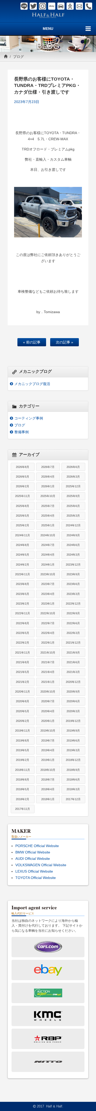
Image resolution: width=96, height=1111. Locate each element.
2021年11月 (22, 652)
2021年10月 (47, 652)
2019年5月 (22, 750)
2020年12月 (73, 681)
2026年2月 (22, 486)
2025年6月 (73, 505)
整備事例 (21, 432)
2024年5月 (22, 554)
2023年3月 (73, 593)
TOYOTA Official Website (35, 878)
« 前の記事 (31, 342)
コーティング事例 (28, 418)
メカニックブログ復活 (32, 384)
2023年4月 (48, 593)
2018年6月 (73, 779)
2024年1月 (48, 564)
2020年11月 (22, 691)
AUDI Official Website (32, 859)
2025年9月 (73, 495)
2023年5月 (22, 593)
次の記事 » (64, 342)
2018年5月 (22, 789)
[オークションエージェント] (70, 6)
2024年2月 (22, 564)
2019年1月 (48, 759)
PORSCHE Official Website (37, 846)
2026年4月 (48, 476)
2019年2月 (22, 759)
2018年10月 (47, 769)
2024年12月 (73, 525)
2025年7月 (48, 505)
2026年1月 (48, 486)
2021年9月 (73, 652)
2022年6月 (73, 623)
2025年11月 (22, 495)
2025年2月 (22, 525)
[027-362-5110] (88, 6)
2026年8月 (22, 466)
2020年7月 (48, 701)
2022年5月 (22, 632)
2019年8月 (22, 740)
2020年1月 (48, 720)
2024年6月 (73, 544)
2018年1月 (48, 799)
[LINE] (24, 6)
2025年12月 (73, 486)
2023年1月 (48, 603)
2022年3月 (73, 632)
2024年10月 (47, 535)
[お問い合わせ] (79, 6)
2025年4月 (48, 515)
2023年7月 (48, 583)
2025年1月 (48, 525)
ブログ (18, 57)
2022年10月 (47, 613)
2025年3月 (73, 515)
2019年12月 (73, 720)
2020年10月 (47, 691)
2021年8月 (22, 662)
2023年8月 (22, 583)
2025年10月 (47, 495)
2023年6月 (73, 583)
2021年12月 (73, 642)
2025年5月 (22, 515)
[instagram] (42, 6)
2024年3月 (73, 554)
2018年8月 (22, 779)
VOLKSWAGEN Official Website (40, 865)
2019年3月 (73, 750)
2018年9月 (73, 769)
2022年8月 (22, 623)
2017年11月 (22, 808)
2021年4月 (48, 671)
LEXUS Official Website (34, 871)
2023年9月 (73, 574)
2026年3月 (73, 476)
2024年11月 (22, 535)
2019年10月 (47, 730)
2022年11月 (22, 613)
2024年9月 (73, 535)
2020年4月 (48, 711)
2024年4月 (48, 554)
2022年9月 (73, 613)
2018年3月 (73, 789)
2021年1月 (48, 681)
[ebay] (51, 6)
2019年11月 (22, 730)
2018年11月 (22, 769)
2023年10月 (47, 574)
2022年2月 (22, 642)
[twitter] (33, 6)
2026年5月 (22, 476)
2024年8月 (22, 544)
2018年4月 (48, 789)
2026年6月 (73, 466)
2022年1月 (48, 642)
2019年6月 (73, 740)
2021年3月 (73, 671)
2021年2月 (22, 681)
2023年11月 (22, 574)
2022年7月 (48, 623)
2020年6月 (73, 701)
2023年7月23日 (26, 102)
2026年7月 (48, 466)
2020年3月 (73, 711)
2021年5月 (22, 671)
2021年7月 (48, 662)
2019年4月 (48, 750)
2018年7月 (48, 779)
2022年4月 (48, 632)
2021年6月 (73, 662)
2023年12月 (73, 564)
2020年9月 (73, 691)
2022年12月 (73, 603)
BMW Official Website (32, 852)
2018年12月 (73, 759)
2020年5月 (22, 711)
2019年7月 (48, 740)
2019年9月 (73, 730)
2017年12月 (73, 799)
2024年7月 (48, 544)
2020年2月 (22, 720)
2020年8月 (22, 701)
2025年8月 (22, 505)
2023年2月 (22, 603)
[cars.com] (61, 6)
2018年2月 (22, 799)
